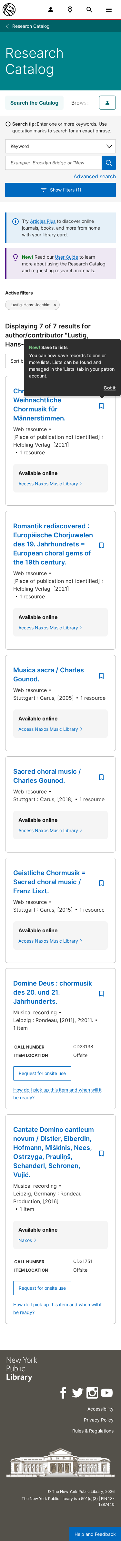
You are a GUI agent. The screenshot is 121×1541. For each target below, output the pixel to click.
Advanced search (95, 176)
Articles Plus (42, 221)
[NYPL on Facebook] (63, 1394)
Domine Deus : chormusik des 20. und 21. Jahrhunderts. (52, 992)
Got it (110, 387)
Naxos (25, 1240)
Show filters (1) (65, 189)
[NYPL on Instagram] (92, 1394)
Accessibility (100, 1409)
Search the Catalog (34, 102)
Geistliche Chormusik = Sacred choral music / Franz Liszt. (49, 882)
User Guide (66, 257)
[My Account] (50, 9)
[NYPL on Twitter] (78, 1394)
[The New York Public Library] (9, 9)
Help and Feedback (95, 1534)
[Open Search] (89, 9)
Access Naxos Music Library (48, 483)
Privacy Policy (99, 1419)
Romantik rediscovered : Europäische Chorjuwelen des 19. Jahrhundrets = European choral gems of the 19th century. (53, 544)
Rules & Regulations (93, 1430)
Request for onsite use (42, 1073)
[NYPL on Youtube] (107, 1394)
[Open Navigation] (108, 9)
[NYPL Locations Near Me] (70, 9)
